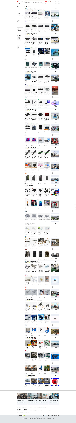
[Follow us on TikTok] (54, 415)
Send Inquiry (56, 8)
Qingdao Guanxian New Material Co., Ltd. (32, 375)
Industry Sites (45, 418)
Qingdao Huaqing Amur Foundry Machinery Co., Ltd (33, 362)
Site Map (39, 417)
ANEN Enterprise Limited (30, 185)
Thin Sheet (41, 407)
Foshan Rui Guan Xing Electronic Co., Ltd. (32, 134)
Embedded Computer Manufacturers (52, 410)
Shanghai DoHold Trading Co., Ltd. (31, 223)
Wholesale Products (34, 418)
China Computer (23, 407)
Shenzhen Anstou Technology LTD (31, 20)
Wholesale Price (38, 418)
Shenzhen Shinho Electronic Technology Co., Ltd (32, 109)
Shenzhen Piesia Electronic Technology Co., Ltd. (32, 33)
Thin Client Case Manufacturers (45, 410)
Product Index (51, 418)
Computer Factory (29, 2)
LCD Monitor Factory (32, 2)
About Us (34, 417)
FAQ (36, 417)
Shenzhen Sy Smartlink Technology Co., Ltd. (32, 96)
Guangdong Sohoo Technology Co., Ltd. (31, 172)
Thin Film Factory (39, 2)
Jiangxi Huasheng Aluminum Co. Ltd (31, 286)
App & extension (52, 3)
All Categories (18, 3)
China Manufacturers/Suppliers (30, 418)
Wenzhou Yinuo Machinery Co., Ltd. (31, 299)
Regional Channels (48, 418)
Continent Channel (41, 418)
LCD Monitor (27, 407)
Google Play (23, 415)
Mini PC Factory (36, 2)
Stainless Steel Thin (37, 407)
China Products (25, 418)
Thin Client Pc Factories (38, 410)
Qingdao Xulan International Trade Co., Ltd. (32, 248)
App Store (20, 415)
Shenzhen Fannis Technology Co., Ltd (31, 71)
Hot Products (23, 418)
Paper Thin (44, 407)
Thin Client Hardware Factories (25, 410)
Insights (53, 418)
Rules (58, 3)
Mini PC (30, 407)
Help (48, 3)
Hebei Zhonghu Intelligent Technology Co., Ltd (32, 337)
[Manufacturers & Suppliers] (20, 1)
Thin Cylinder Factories (19, 410)
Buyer (45, 3)
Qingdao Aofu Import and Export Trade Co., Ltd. (32, 324)
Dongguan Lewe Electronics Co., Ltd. (31, 147)
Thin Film (33, 407)
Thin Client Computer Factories (32, 410)
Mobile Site (41, 417)
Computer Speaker (19, 407)
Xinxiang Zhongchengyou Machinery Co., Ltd (32, 261)
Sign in (58, 1)
